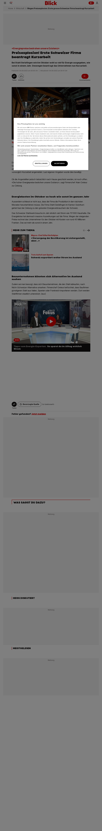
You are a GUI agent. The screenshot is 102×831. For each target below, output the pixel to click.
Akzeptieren (59, 163)
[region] (51, 144)
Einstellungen (41, 163)
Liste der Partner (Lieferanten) (27, 155)
